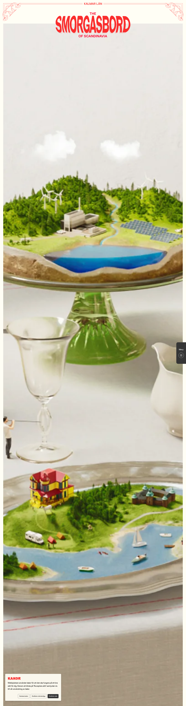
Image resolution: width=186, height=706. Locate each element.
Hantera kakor (23, 696)
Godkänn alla (53, 696)
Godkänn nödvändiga (38, 696)
